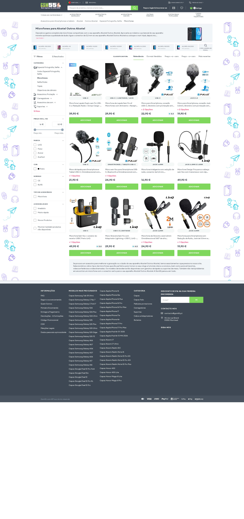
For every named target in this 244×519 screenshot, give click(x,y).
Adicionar (85, 120)
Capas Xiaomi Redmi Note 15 (112, 352)
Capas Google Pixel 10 (78, 377)
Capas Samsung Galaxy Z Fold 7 (82, 304)
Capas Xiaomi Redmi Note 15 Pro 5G (115, 356)
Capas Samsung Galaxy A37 (81, 352)
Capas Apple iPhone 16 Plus (111, 299)
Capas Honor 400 (107, 368)
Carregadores (140, 308)
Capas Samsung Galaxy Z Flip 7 (82, 300)
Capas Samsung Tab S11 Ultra (81, 295)
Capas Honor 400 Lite (109, 372)
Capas (137, 295)
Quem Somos (46, 304)
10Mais (37, 111)
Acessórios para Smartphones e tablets (57, 21)
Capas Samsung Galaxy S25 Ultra (83, 328)
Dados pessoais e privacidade (53, 332)
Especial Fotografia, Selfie (111, 21)
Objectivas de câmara (46, 90)
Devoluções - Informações (52, 316)
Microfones (129, 21)
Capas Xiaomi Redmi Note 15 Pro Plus (115, 364)
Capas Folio (139, 300)
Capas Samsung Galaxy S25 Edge (83, 332)
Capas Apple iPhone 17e (110, 315)
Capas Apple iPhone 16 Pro (111, 303)
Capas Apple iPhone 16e (110, 295)
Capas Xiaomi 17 (107, 340)
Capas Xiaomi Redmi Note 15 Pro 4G (115, 360)
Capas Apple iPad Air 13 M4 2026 (114, 336)
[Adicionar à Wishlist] (99, 67)
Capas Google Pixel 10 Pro (80, 385)
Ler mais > (40, 38)
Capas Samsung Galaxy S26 (81, 308)
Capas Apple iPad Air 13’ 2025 (112, 331)
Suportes (138, 312)
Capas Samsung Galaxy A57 (81, 344)
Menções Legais (47, 328)
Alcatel (80, 21)
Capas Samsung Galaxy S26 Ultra (83, 316)
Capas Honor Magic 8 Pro (111, 380)
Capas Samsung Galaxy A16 (80, 365)
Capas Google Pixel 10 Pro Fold (82, 369)
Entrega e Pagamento (50, 312)
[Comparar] (94, 67)
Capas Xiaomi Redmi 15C (110, 348)
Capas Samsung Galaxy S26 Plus (82, 312)
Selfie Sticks (42, 82)
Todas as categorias (51, 15)
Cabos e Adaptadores (143, 316)
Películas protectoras (143, 304)
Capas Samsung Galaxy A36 (81, 348)
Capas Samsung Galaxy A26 (81, 357)
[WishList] (181, 8)
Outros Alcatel (91, 21)
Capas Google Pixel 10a (78, 373)
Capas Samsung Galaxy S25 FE (82, 336)
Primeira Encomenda (49, 308)
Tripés (39, 86)
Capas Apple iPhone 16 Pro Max (113, 307)
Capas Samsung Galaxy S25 (81, 320)
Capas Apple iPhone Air (110, 319)
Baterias (137, 320)
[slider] (35, 129)
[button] (157, 109)
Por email (92, 2)
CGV (43, 324)
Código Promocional (49, 320)
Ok (196, 300)
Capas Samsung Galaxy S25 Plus (82, 324)
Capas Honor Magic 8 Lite (111, 376)
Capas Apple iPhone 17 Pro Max (113, 327)
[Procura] (134, 8)
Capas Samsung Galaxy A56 (81, 340)
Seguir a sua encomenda (51, 300)
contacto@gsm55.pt (173, 313)
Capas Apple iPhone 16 (109, 291)
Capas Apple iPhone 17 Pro (111, 323)
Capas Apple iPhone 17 (109, 311)
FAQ (42, 295)
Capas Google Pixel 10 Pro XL (81, 381)
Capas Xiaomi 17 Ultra (109, 344)
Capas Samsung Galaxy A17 (80, 361)
